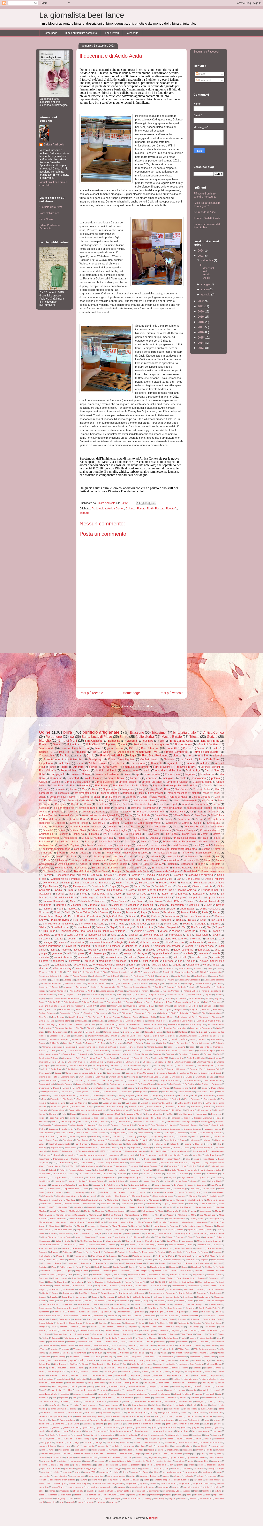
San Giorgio (217, 920)
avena (216, 934)
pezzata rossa (199, 957)
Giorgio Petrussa (149, 1129)
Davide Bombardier (212, 1080)
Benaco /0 (44, 867)
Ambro (94, 987)
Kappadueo (121, 1166)
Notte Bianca (200, 1233)
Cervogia (150, 875)
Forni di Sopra (161, 766)
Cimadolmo (59, 1065)
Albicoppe (68, 980)
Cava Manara (141, 1054)
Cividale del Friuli (185, 1065)
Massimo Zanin (155, 1207)
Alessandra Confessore (189, 980)
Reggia (68, 1271)
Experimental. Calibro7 (163, 1103)
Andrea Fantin (206, 987)
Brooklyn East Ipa (115, 1039)
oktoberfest (45, 856)
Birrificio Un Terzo (152, 781)
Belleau (205, 1009)
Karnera (134, 1166)
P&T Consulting (146, 1244)
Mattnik (53, 1211)
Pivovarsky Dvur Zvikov (131, 1259)
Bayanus (130, 1006)
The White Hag (143, 804)
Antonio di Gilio (46, 994)
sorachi (87, 811)
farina (54, 949)
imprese (79, 953)
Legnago (43, 1185)
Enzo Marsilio (210, 1099)
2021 (201, 306)
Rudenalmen (77, 1282)
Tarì (184, 927)
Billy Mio (184, 1013)
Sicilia (170, 1301)
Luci (69, 1192)
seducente (155, 856)
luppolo (110, 744)
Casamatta (148, 1050)
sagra (142, 856)
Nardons (174, 1226)
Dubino (96, 1095)
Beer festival (66, 1009)
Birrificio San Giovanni (129, 1024)
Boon (144, 796)
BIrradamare (196, 998)
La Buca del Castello (64, 1174)
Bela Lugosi (165, 1009)
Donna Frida (127, 1091)
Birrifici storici (64, 1021)
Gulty (131, 890)
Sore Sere (130, 841)
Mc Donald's (75, 1211)
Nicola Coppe (137, 837)
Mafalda (85, 901)
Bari (206, 1002)
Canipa (129, 822)
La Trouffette (77, 1177)
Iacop (186, 1147)
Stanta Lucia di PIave (49, 1315)
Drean (221, 1091)
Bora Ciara (101, 871)
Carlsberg (171, 822)
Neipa (88, 1230)
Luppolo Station (215, 897)
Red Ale (154, 789)
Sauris (57, 744)
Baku (41, 1002)
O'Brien (158, 1237)
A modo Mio (168, 972)
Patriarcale (67, 1252)
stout (124, 744)
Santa (94, 1293)
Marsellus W (63, 1207)
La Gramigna (88, 897)
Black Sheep (138, 1028)
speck (217, 793)
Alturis (218, 983)
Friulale (54, 1121)
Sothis (144, 841)
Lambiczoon (45, 1181)
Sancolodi (73, 778)
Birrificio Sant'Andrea (154, 1024)
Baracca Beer (143, 1002)
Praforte (155, 916)
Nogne (98, 1233)
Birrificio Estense (104, 781)
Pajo (190, 1244)
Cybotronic (177, 1077)
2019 (201, 316)
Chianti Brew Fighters (121, 759)
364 (105, 972)
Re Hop (208, 1267)
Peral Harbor (148, 1252)
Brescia (42, 1039)
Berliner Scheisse (47, 1013)
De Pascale (175, 1084)
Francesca (99, 1118)
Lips (41, 1188)
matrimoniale (203, 852)
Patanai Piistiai (189, 912)
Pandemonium (116, 1248)
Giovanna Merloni (210, 830)
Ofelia (67, 1241)
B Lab (169, 998)
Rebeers (46, 1271)
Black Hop (91, 1028)
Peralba (161, 1252)
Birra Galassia (93, 740)
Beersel (125, 1009)
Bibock (115, 1013)
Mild (157, 1215)
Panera (117, 912)
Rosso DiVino (166, 1278)
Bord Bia (170, 1032)
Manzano (46, 1203)
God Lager (169, 1132)
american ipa (124, 845)
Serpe (147, 1301)
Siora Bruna (83, 1304)
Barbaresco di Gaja (163, 1002)
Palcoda (65, 1248)
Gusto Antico (170, 1140)
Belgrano (193, 1009)
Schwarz (158, 1297)
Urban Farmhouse (184, 841)
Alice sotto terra (141, 983)
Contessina (57, 826)
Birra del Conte (131, 1017)
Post (201, 73)
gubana (84, 852)
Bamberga (98, 1002)
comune (179, 942)
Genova (103, 1125)
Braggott (203, 1032)
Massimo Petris (118, 1207)
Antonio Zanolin (48, 815)
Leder (203, 1181)
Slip (128, 1304)
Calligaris (220, 1043)
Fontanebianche (154, 1114)
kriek (53, 766)
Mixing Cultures (112, 1218)
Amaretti (56, 987)
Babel (146, 864)
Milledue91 (76, 905)
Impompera (114, 1155)
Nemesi (98, 1230)
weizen (107, 751)
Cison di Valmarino (133, 1065)
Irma (188, 1159)
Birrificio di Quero (101, 819)
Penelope (133, 1252)
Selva (60, 1301)
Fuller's (94, 1121)
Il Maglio (94, 834)
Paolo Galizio (214, 1248)
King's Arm (172, 1166)
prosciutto (57, 811)
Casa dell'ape (132, 1050)
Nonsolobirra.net (49, 213)
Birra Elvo (200, 815)
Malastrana (57, 1200)
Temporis (145, 1327)
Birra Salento (94, 1017)
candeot (210, 938)
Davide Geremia (65, 1084)
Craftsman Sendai (188, 1073)
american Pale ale (153, 934)
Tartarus (84, 512)
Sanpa (55, 1293)
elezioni (189, 946)
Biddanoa (126, 1013)
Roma (87, 804)
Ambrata (78, 766)
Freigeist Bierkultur (203, 1118)
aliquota (133, 934)
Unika (98, 1342)
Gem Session (77, 1125)
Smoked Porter (201, 789)
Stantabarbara (71, 1315)
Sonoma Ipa (88, 1308)
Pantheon (151, 1248)
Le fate (167, 1181)
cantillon (79, 849)
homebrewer (113, 852)
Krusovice (134, 1170)
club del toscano (149, 942)
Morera (91, 1222)
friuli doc (205, 763)
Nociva (51, 1233)
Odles (58, 1241)
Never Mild (120, 1230)
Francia (133, 1118)
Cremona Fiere (68, 1077)
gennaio (206, 294)
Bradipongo (95, 759)
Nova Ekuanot (49, 1237)
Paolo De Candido (184, 1248)
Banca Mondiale (114, 1002)
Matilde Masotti (184, 1207)
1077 (209, 968)
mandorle (203, 953)
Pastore (159, 508)
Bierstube (139, 1013)
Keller (154, 893)
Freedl (187, 1118)
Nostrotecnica (164, 1233)
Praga (142, 789)
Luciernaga (80, 1192)
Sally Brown (126, 1286)
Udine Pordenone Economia (49, 227)
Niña (219, 1230)
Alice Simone (124, 983)
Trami (155, 841)
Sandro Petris (116, 923)
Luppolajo (168, 1192)
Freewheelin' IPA (185, 766)
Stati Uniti (126, 1315)
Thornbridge (148, 1330)
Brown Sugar (153, 1039)
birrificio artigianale (101, 732)
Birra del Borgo (52, 819)
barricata (140, 845)
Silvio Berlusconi (60, 927)
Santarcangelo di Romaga (131, 1293)
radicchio (73, 811)
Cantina (181, 1047)
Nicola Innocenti (111, 908)
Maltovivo (100, 901)
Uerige (193, 1338)
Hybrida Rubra (209, 890)
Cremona (112, 826)
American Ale (191, 860)
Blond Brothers (82, 871)
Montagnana (215, 1218)
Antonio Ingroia (66, 864)
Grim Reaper (83, 1140)
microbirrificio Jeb (63, 957)
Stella (52, 1319)
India (186, 1155)
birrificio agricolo (151, 938)
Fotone (71, 1118)
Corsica (57, 1073)
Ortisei (81, 1244)
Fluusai (83, 1114)
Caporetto (204, 1047)
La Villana (92, 1177)
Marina (191, 1203)
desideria (115, 946)
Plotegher (60, 804)
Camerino (70, 1047)
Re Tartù (220, 1267)
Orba (199, 1241)
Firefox (42, 1114)
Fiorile (218, 1110)
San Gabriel (182, 789)
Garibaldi (220, 1121)
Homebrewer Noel (88, 1147)
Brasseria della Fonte (138, 871)
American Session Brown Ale (137, 987)
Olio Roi (129, 1241)
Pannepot (131, 912)
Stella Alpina (64, 1319)
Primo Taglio (176, 1263)
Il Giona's (207, 785)
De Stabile (190, 1084)
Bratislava (79, 1036)
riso (180, 961)
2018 (201, 322)
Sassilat (54, 1297)
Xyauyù (204, 931)
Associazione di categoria (95, 998)
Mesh (193, 1211)
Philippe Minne (81, 1256)
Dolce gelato (82, 1091)
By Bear (102, 1043)
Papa (144, 912)
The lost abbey (68, 1330)
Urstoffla (149, 1342)
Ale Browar (128, 980)
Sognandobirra (68, 770)
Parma (155, 912)
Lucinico (93, 1192)
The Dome (196, 927)
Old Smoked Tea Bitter (91, 1241)
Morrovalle (161, 1222)
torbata (114, 811)
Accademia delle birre (168, 770)
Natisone (209, 1226)
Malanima (43, 1200)
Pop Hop (46, 1263)
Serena (136, 1301)
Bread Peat (190, 871)
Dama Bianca (58, 785)
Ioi (139, 1159)
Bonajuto (148, 1032)
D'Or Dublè (201, 1077)
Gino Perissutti (70, 800)
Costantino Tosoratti (166, 1073)
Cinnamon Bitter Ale (78, 1065)
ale (122, 934)
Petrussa (216, 1252)
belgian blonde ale (91, 938)
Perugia (204, 1252)
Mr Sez (85, 837)
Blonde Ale (142, 819)
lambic (146, 770)
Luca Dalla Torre (209, 759)
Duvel (119, 1095)
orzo (58, 856)
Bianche (88, 1013)
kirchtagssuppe (97, 953)
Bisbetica (46, 1028)
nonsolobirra (198, 778)
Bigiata (163, 1013)
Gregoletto (67, 1140)
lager (133, 755)
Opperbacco (110, 789)
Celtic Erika (81, 1058)
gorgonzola (203, 949)
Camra (140, 1047)
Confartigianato (149, 759)
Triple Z (220, 927)
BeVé (152, 1006)
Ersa (217, 796)
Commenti (204, 80)
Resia (173, 1271)
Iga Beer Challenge (202, 1147)
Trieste (194, 736)
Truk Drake (49, 931)
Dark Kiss (132, 1080)
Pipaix (62, 1259)
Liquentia (60, 789)
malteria (188, 953)
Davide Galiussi (46, 1084)
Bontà (160, 1032)
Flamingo (53, 1114)
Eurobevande (146, 882)
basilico (59, 938)
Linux (190, 1185)
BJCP (208, 998)
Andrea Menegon (57, 991)
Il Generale (67, 1151)
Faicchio (170, 1106)
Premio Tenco (102, 1263)
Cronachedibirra (115, 1077)
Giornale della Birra (50, 206)
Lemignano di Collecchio (63, 1185)
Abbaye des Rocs (187, 972)
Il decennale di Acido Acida (207, 271)
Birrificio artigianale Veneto (209, 867)
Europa (94, 1103)
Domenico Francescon (196, 826)
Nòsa (148, 1237)
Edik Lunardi (169, 1095)
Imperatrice (70, 1155)
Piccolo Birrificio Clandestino (84, 916)
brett (207, 845)
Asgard (208, 994)
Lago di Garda (187, 1177)
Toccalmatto (137, 763)
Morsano (174, 1222)
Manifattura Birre (195, 1200)
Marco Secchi (127, 1203)
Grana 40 (170, 748)
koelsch (115, 953)
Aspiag (42, 998)
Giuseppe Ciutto (117, 1132)
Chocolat (147, 1062)
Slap (112, 927)
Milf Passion (168, 1215)
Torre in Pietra (112, 1334)
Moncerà (160, 1218)
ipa (71, 736)
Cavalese (170, 1054)
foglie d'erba (145, 736)
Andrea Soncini (77, 991)
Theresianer (110, 1330)
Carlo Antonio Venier (149, 822)
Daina (221, 1077)
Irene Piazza (150, 1159)
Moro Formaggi (145, 1222)
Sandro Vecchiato (215, 1289)
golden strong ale (183, 949)
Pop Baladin (218, 1259)
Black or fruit (154, 1028)
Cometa (107, 1069)
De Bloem (98, 1084)
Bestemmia (65, 1013)
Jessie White (151, 1162)
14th (218, 968)
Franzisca (175, 1118)
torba (132, 964)
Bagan (218, 998)
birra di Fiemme (179, 845)
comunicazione (111, 849)
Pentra (166, 837)
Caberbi (139, 1043)
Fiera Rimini (101, 785)
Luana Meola (209, 1188)
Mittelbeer (95, 1218)
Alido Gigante (152, 860)
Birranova (203, 1017)
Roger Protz (198, 1274)
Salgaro (75, 841)
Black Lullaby (122, 1028)
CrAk (118, 878)
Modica (126, 1218)
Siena (191, 1301)
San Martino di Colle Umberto (136, 1289)
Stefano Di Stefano (168, 1315)
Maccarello (106, 1196)
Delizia (66, 1088)
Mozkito (214, 1222)
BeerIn (102, 1009)
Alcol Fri (115, 980)
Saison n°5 (78, 1286)
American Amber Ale (110, 987)
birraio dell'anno (88, 807)
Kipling (193, 1166)
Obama (161, 908)
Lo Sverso (131, 1188)
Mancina (141, 1200)
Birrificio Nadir (65, 1024)
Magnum (193, 1196)
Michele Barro (45, 1215)
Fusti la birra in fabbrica (145, 1121)
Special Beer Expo (88, 1312)
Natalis (220, 905)
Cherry (61, 1062)
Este (63, 1103)
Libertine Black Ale (161, 897)
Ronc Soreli (77, 1278)
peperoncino (161, 957)
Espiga (53, 1103)
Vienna (176, 931)
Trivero (221, 1334)
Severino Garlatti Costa (75, 748)
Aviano (122, 998)
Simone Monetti (82, 927)
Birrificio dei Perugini (194, 1024)
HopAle (123, 1147)
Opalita (154, 837)
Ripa (86, 1274)
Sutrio (141, 1323)
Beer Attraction (150, 748)
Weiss (62, 845)
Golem (193, 1132)
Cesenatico (177, 1058)
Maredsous (152, 1203)
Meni (85, 789)
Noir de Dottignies (113, 1233)
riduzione (168, 961)
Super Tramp (75, 1323)
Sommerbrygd (45, 1308)
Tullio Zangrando (71, 1338)
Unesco (71, 1342)
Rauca (184, 1267)
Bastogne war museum (72, 1006)
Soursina (190, 1308)
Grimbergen (98, 1140)
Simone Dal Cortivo (110, 841)
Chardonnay (215, 1058)
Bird (203, 1013)
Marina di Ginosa (207, 1203)
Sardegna (201, 1293)
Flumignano (80, 886)
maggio (206, 284)
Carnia (185, 822)
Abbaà (203, 972)
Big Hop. (152, 1013)
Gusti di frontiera (208, 744)
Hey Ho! (199, 1144)
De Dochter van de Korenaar (120, 1084)
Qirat (96, 1267)
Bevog (77, 1013)
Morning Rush (127, 1222)
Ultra (219, 1338)
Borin (192, 1032)
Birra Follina (217, 815)
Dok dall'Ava (66, 1091)
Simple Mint (67, 1304)
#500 (155, 968)
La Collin (108, 1174)
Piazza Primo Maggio (51, 916)
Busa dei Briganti (65, 875)
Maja (204, 1196)
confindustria (196, 942)
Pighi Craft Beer (115, 916)
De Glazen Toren (146, 1084)
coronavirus (151, 807)
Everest (144, 1103)
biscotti (196, 845)
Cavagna (156, 1054)
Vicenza (215, 841)
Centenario (125, 1058)
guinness (57, 953)
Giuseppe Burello (176, 785)
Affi (191, 811)
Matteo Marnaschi (203, 1207)
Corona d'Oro (196, 1069)
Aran (79, 994)
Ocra (198, 1237)
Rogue (180, 920)
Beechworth (179, 1006)
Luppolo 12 (195, 897)
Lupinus (142, 1192)
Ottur (122, 1244)
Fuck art (83, 1121)
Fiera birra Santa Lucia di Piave (130, 785)
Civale (148, 1065)
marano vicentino (177, 793)
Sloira (137, 1304)
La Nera (134, 1174)
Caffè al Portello (79, 822)
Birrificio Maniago (47, 1024)
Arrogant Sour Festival (63, 796)
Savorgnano (82, 1297)
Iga (137, 774)
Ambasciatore (172, 860)
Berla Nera (98, 867)
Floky (64, 1114)
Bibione (128, 867)
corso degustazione (50, 946)
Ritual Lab (119, 1274)
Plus (158, 1259)
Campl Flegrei (126, 1047)
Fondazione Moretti (133, 1114)
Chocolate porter (163, 1062)
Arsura (95, 864)
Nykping (138, 1237)
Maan (73, 901)
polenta (215, 778)
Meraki (204, 834)
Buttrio (83, 875)
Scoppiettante (172, 1297)
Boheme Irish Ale (111, 1032)
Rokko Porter (214, 1274)
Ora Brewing (187, 1241)
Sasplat (42, 1297)
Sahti (203, 920)
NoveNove (90, 1237)
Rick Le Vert (48, 1274)
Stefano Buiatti (98, 763)
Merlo (184, 1211)
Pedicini (121, 1252)
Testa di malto (210, 1327)
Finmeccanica (204, 1110)
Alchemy (104, 980)
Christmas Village (205, 1062)
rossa (206, 793)
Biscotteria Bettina (63, 1028)
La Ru (46, 789)
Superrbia (130, 1323)
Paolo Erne (64, 763)
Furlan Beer (124, 1121)
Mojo (137, 1218)
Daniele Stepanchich (156, 826)
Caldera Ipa (182, 1043)
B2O (132, 748)
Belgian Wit (180, 1009)
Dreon (45, 1095)
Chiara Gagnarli (114, 1062)
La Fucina (121, 1174)
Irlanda (83, 893)
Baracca (130, 1002)
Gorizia (212, 736)
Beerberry (113, 1009)
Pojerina (204, 1259)
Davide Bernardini (190, 1080)
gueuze (97, 852)
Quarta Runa (118, 1267)
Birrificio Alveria (115, 1021)
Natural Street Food (63, 1230)
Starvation (99, 1315)
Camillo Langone (87, 1047)
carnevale (120, 807)
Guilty (146, 1140)
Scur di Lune (171, 923)
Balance (130, 508)
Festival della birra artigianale (151, 744)
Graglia (143, 1136)
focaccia (78, 949)
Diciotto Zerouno (201, 796)
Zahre (124, 736)
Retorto (75, 804)
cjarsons (93, 849)
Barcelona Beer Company (188, 1002)
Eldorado (54, 1099)
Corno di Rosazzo (79, 826)
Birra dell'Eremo (166, 1017)
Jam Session (87, 1162)
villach (216, 964)
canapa (190, 763)
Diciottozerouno (180, 1088)
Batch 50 (91, 1006)
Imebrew (46, 1155)
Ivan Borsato (152, 774)
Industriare (44, 1159)
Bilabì (173, 1013)
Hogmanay (56, 1147)
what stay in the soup (111, 968)
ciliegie (119, 942)
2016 (201, 332)
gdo (139, 949)
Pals (103, 1248)
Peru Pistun (191, 1252)
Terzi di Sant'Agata (175, 1327)
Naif (148, 1226)
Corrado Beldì (213, 1069)
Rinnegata (166, 920)
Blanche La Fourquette (201, 1028)
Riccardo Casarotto (215, 1271)
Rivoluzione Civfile (136, 1274)
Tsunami (56, 1338)
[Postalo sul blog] (142, 503)
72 (139, 972)
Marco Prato (189, 834)
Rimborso (149, 920)
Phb (68, 1256)
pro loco (89, 961)
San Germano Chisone (107, 1289)
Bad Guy (158, 864)
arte (189, 934)
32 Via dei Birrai (91, 972)
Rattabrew (45, 841)
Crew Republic (85, 1077)
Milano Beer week (49, 837)
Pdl (87, 1252)
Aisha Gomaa (200, 976)
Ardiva (119, 994)
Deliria (56, 1088)
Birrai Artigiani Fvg (186, 1017)
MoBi (104, 905)
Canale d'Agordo (155, 1047)
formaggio (129, 793)
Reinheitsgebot (110, 1271)
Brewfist (47, 875)
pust (145, 961)
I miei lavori (112, 32)
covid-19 (71, 946)
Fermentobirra (58, 1110)
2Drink (76, 972)
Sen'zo (88, 1301)
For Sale (170, 1114)
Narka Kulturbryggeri (191, 1226)
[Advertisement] (131, 658)
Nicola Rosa (167, 1230)
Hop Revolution (108, 1147)
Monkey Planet (197, 1218)
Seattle (186, 923)
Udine (45, 732)
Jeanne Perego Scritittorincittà (111, 1162)
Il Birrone (114, 800)
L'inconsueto (172, 774)
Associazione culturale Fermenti (64, 998)
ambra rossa (105, 845)
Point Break (191, 1259)
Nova (95, 789)
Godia (58, 890)
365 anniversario (119, 972)
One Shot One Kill (154, 1241)
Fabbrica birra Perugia (82, 1106)
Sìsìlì (162, 1323)
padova (132, 957)
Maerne (181, 1196)
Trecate (150, 1334)
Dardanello (91, 1080)
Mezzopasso (205, 1211)
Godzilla (182, 1132)
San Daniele (69, 1289)
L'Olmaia (160, 1170)
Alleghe (155, 983)
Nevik (155, 1230)
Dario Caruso (106, 1080)
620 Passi (44, 860)
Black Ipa (131, 796)
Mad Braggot (121, 1196)
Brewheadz (77, 1039)
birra (67, 732)
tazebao (100, 811)
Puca (78, 1267)
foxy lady (93, 949)
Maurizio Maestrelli (209, 901)
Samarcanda (46, 748)
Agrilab (151, 976)
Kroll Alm (122, 1170)
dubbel (146, 946)
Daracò (78, 1080)
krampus (129, 953)
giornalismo (45, 852)
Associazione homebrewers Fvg (137, 751)
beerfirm (72, 938)
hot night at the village (165, 852)
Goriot (63, 1136)
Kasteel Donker (149, 1166)
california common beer (56, 849)
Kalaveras (107, 1166)
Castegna (98, 1054)
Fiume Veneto (183, 744)
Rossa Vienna (47, 770)
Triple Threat (186, 1334)
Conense (89, 878)
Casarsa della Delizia (167, 1050)
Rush (152, 1282)
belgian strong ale (64, 807)
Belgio (90, 755)
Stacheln (206, 1312)
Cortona (129, 1073)
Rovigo (201, 1278)
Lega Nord (215, 1181)
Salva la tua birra (159, 1286)
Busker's (90, 1043)
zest (146, 968)
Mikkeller (147, 1215)
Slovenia (178, 1304)
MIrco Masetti (217, 1192)
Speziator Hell (123, 1312)
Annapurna (132, 991)
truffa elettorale (160, 964)
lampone (187, 852)
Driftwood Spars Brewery (63, 1095)
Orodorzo (44, 912)
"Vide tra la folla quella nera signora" (207, 204)
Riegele (61, 1274)
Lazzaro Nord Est (151, 1181)
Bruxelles (60, 822)
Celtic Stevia (110, 1058)
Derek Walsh (97, 1088)
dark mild (100, 946)
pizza (96, 856)
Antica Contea (115, 508)
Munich (80, 1226)
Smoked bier (215, 1304)
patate (85, 856)
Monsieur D (177, 905)
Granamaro (182, 1136)
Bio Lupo (142, 867)
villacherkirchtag (62, 968)
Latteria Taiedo (96, 1181)
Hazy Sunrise (81, 1144)
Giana (205, 1125)
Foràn (42, 1118)
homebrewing (156, 793)
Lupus (73, 789)
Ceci (218, 1054)
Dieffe (195, 1088)
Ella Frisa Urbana (110, 1099)
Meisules (133, 1211)
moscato (95, 957)
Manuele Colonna (215, 1200)
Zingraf (59, 934)
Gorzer (94, 1136)
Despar (131, 1088)
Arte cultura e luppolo (115, 864)
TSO (171, 1323)
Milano (176, 800)
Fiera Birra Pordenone (155, 755)
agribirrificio (174, 763)
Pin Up (198, 1256)
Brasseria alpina (202, 781)
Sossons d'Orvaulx (120, 1308)
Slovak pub (164, 1304)
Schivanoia (108, 1297)
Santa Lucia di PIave (97, 736)
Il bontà (60, 893)
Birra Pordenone (76, 1017)
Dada (212, 1077)
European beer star (112, 1103)
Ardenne (108, 994)
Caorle (192, 1047)
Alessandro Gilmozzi (74, 983)
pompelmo (59, 961)
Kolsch (220, 785)
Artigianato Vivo (156, 994)
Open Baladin (187, 908)
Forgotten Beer (140, 830)
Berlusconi (114, 867)
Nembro (47, 908)
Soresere (102, 1308)
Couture (97, 826)
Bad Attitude (143, 815)
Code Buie (56, 1069)
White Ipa (190, 931)
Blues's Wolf (76, 1032)
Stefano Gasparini (167, 927)
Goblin (157, 1132)
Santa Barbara (108, 1293)
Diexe (176, 826)
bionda (177, 755)
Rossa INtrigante (148, 1278)
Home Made (70, 1147)
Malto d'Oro (112, 1200)
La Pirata (105, 897)
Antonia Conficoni (171, 991)
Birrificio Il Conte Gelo (182, 1021)
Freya (113, 886)
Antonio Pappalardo (211, 991)
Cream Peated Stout (211, 1073)
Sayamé (95, 1297)
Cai (171, 1043)
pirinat (195, 793)
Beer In (201, 864)
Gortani (84, 1136)
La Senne (184, 1174)
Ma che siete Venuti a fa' (69, 1196)
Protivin (217, 1263)
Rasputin (173, 1267)
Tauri (84, 1327)
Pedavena (109, 1252)
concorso (151, 778)
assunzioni (202, 934)
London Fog (180, 1188)
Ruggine (99, 1282)
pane (209, 807)
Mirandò (92, 905)
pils (162, 740)
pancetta (145, 957)
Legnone (190, 774)
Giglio (64, 1129)
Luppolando (46, 763)
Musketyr (92, 1226)
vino (218, 856)
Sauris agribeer (137, 923)
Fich (146, 1110)
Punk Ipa (78, 920)
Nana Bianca (160, 1226)
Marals (58, 1203)
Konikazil (99, 1170)
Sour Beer (138, 1308)
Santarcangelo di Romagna (162, 1293)
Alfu (112, 983)
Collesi (87, 1069)
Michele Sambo (113, 1215)
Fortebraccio (202, 1114)
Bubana (202, 1039)
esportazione (206, 946)
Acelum (43, 781)
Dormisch (218, 826)
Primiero (162, 1263)
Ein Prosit (183, 1095)
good (73, 852)
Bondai (169, 819)
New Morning (89, 908)
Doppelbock (142, 1091)
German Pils (128, 1125)
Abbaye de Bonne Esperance (89, 860)
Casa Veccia (158, 796)
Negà (79, 1230)
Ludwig (104, 1192)
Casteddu (84, 1054)
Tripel (173, 804)
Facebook (84, 785)
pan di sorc (71, 856)
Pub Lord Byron (60, 920)
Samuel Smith (209, 1286)
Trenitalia (161, 1334)
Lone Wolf (194, 1188)
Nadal (110, 837)
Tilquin (194, 1330)
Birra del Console (112, 1017)
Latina (82, 1181)
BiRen (176, 815)
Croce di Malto (178, 796)
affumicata (156, 763)
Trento (166, 841)
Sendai (111, 1301)
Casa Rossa (116, 1050)
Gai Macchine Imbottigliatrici (181, 1121)
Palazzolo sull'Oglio (48, 1248)
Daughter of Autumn (168, 1080)
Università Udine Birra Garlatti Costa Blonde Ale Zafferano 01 (94, 931)
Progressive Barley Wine (198, 1263)
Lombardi (144, 1188)
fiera (97, 748)
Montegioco (70, 837)
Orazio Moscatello (210, 908)
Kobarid (52, 1170)
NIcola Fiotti (136, 1226)
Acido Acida (99, 508)
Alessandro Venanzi (97, 983)
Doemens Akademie (107, 774)
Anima (120, 991)
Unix (123, 1342)
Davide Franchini (214, 878)
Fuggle (125, 886)
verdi (206, 964)
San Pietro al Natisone (91, 923)
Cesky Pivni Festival (196, 1058)
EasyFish (130, 1095)
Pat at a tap (169, 912)
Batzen (103, 1006)
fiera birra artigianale (85, 793)
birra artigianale (184, 732)
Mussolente (190, 800)
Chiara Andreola (54, 144)
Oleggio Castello (113, 1241)
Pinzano (51, 1259)
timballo (120, 964)
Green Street (52, 1140)
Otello (68, 912)
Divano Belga (217, 1088)
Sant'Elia (82, 1293)
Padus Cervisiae (176, 1244)
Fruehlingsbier (68, 1121)
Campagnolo (58, 774)
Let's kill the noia (112, 1185)
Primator (150, 1263)
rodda (131, 856)
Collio (96, 1069)
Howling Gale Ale (187, 890)
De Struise (203, 1084)
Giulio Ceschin (99, 1132)
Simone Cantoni (50, 1304)
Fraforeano (85, 1118)
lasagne (142, 953)
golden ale (163, 949)
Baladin (172, 864)
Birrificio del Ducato (206, 751)
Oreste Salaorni (213, 1241)
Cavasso (208, 1054)
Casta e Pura (69, 1054)
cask (221, 938)
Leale (194, 1181)
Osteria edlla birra (96, 1244)
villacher (43, 968)
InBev (141, 1155)
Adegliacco (96, 976)
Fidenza (185, 882)
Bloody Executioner (57, 1032)
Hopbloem (135, 1147)
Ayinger (158, 998)
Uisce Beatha (206, 1338)
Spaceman (44, 1312)
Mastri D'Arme (174, 901)
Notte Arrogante (182, 1233)
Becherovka (164, 1006)
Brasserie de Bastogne (167, 871)
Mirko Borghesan (78, 1218)
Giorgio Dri (132, 1129)
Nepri (108, 1230)
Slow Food (102, 804)
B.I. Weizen (180, 998)
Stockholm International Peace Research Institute (110, 1319)
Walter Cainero (93, 778)
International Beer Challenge (67, 1159)
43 (132, 972)
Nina (201, 1230)
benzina (111, 938)
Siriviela (100, 927)
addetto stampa (97, 934)
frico (141, 793)
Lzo (206, 1192)
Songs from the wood (67, 1308)
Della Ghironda (80, 1088)
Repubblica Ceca (159, 1271)
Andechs (182, 987)
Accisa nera (157, 811)
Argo (128, 994)
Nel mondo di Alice (205, 212)
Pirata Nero (83, 1259)
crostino (205, 849)
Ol (75, 1241)
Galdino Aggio (205, 1121)
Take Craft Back (213, 1323)
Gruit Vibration (132, 1140)
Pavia (205, 912)
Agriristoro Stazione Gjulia (125, 860)
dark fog (85, 946)
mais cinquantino (172, 807)
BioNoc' (93, 766)
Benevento (81, 867)
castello (62, 942)
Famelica (182, 1106)
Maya (62, 1211)
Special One (107, 1312)
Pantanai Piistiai (135, 1248)
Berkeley (217, 1009)
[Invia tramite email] (138, 503)
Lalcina (217, 1177)
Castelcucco (113, 1054)
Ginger (80, 1129)
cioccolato (63, 793)
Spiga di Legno (156, 1312)
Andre (193, 987)
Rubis (41, 1282)
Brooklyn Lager (135, 1039)
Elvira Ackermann (85, 882)
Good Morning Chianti (210, 1132)
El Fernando (207, 1095)
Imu (105, 834)
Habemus (194, 1140)
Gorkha (73, 1136)
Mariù (51, 1207)
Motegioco (202, 1222)
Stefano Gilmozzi (190, 1315)
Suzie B (152, 1323)
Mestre (216, 834)
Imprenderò (128, 1155)
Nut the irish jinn (122, 1237)
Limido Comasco (162, 1185)
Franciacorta (147, 1118)
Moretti (101, 1222)
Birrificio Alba (98, 1021)
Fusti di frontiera (162, 830)
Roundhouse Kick (185, 1278)
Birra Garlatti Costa (181, 740)
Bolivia (126, 1032)
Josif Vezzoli (71, 1166)
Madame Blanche (140, 1196)
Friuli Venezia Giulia (112, 755)
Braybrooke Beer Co (211, 1036)
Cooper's (158, 1069)
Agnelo (126, 976)
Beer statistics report (85, 1009)
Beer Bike (193, 1006)
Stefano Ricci (208, 1315)
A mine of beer (151, 972)
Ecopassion (143, 1095)
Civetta (158, 1065)
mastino (203, 755)
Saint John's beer (206, 1282)
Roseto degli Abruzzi (126, 1278)
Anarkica (159, 987)
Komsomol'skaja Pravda (80, 1170)
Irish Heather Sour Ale (170, 1159)
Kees (143, 893)
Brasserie (137, 732)
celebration (77, 942)
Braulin (171, 1036)
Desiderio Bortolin (115, 1088)
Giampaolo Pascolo (189, 1125)
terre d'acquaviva (102, 964)
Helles (193, 785)
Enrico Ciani (162, 1099)
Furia (113, 1121)
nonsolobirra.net (114, 957)
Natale (121, 837)
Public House (66, 1267)
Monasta (147, 1218)
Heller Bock (160, 1144)
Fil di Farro (177, 1110)
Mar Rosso (155, 901)
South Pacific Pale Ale (209, 1308)
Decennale (44, 1088)
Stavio (138, 1315)
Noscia (138, 1233)
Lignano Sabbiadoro (141, 1185)
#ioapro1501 (169, 968)
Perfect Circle (175, 1252)
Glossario (132, 32)
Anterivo (146, 991)
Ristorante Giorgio (101, 1274)
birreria (190, 755)
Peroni (216, 912)
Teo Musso (118, 763)
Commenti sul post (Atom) (137, 706)
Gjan (131, 1132)
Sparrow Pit (58, 1312)
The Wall (53, 1330)
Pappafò (43, 1252)
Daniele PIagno (49, 1080)
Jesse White (135, 1162)
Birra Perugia (58, 1017)
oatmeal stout (194, 807)
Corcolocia (105, 878)
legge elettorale (161, 953)
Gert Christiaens (158, 1125)
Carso (87, 1050)
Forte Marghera (184, 1114)
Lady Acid (171, 1177)
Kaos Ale (131, 893)
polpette (43, 961)
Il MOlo (102, 1151)
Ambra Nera (81, 987)
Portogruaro (71, 1263)
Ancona (170, 987)
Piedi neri (160, 1256)
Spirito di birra (145, 927)
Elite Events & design (87, 1099)
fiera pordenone (110, 793)
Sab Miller (173, 1282)
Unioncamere (111, 1342)
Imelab (57, 1155)
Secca (51, 1301)
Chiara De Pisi (96, 1062)
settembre (207, 260)
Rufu (89, 1282)
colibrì (167, 942)
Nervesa (72, 908)
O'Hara (168, 1237)
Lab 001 (149, 1177)
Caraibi (108, 875)
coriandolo (214, 942)
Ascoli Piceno (194, 994)
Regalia (57, 1271)
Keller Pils (168, 893)
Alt (164, 983)
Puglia (88, 1267)
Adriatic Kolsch (113, 976)
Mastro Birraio (171, 736)
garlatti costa (115, 748)
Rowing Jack (215, 1278)
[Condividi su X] (146, 503)
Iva (53, 1162)
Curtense (147, 878)
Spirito (170, 1312)
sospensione (81, 964)
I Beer (177, 1147)
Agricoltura (139, 976)
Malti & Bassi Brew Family (91, 1200)
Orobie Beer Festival (49, 1244)
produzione (105, 961)
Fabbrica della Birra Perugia (110, 1106)
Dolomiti (95, 1091)
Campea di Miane (107, 1047)
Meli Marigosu (147, 1211)
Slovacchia (149, 1304)
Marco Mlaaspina (108, 1203)
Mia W (218, 1211)
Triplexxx (200, 1334)
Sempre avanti (74, 1301)
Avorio (132, 998)
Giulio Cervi (82, 1132)
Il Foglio (54, 1151)
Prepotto (117, 1263)
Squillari (181, 1312)
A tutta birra (61, 860)
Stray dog (153, 1319)
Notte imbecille (217, 1233)
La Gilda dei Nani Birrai (63, 897)
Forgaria (157, 785)
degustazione (130, 770)
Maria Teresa (178, 1203)
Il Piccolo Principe (157, 1151)
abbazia (88, 845)
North (150, 508)
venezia (206, 856)
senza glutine (173, 856)
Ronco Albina (93, 1278)
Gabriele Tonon (163, 886)
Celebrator (67, 1058)
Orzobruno (56, 778)
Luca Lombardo (55, 1192)
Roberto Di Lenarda (179, 1274)
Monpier (162, 905)
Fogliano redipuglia (116, 830)
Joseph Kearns (54, 1166)
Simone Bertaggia (215, 1301)
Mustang (104, 1226)
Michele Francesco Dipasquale (70, 1215)
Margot (165, 1203)
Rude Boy (62, 1282)
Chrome (220, 1062)
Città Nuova (46, 219)
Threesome (163, 1330)
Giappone (53, 1129)
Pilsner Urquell (184, 1256)
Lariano (71, 1181)
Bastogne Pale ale (48, 1006)
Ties (185, 1330)
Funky (104, 1121)
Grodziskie (88, 800)
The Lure (65, 755)
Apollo (83, 864)
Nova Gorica (66, 1237)
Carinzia (121, 875)
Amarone (67, 987)
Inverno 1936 (127, 1159)
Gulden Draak (115, 890)
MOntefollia (47, 1196)
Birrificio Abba (81, 1021)
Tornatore (97, 1334)
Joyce (117, 893)
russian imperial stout (212, 961)
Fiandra (136, 1110)
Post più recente (91, 693)
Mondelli (148, 905)
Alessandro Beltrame (214, 980)
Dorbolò (155, 1091)
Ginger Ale (92, 1129)
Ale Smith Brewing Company (150, 980)
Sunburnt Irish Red (212, 1319)
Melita (161, 1211)
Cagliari (162, 1043)
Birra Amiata (215, 1013)
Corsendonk (45, 1073)
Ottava (112, 1244)
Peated (96, 1252)
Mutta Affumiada (119, 1226)
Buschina (67, 1043)
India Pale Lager (213, 1155)
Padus (161, 1244)
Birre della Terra (46, 1021)
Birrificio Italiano (128, 781)
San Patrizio (174, 1289)
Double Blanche (185, 1091)
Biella (187, 815)
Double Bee (168, 1091)
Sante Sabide (186, 1293)
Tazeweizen (107, 1327)
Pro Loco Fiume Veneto (197, 916)
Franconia (162, 1118)
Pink (143, 916)
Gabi (162, 1121)
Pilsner (132, 916)
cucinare (148, 740)
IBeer (101, 800)
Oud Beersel (101, 912)
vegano (177, 964)
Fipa (65, 886)
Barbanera (187, 864)
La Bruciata (44, 1174)
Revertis (198, 1271)
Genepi (91, 1125)
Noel (76, 1233)
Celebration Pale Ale (48, 1058)
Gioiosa (120, 1129)
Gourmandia (46, 834)
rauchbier (118, 856)
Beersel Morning (140, 1009)
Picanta (125, 1256)
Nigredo (191, 1230)
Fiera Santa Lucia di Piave (209, 882)
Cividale (169, 1065)
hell (69, 953)
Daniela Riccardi (131, 826)
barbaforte (45, 938)
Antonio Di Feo (191, 991)
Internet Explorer (93, 1159)
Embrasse (148, 1099)
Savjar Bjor (66, 1297)
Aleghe (171, 980)
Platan (149, 1259)
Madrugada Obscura (163, 1196)
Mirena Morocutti (58, 1218)
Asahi (135, 864)
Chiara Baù (213, 822)
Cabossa (151, 1043)
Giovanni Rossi (46, 1132)
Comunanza (121, 1069)
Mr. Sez (207, 905)
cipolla (131, 942)
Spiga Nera (139, 1312)
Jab (75, 1162)
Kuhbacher (199, 893)
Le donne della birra (144, 800)
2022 (201, 301)
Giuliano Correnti (65, 1132)
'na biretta (198, 968)
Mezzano (61, 905)
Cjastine (178, 875)
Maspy (103, 1207)
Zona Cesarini (75, 934)
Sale (90, 1286)
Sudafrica (182, 1319)
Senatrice (99, 1301)
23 (61, 972)
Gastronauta (61, 1125)
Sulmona (194, 1319)
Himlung (43, 1147)
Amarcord (43, 987)
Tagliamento (183, 1323)
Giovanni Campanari (170, 1129)
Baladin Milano (71, 1002)
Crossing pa (132, 1077)
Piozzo (204, 837)
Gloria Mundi (144, 1132)
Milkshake (182, 1215)
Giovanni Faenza (213, 1129)
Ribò (137, 920)
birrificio (106, 807)
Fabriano (95, 830)
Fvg (148, 886)
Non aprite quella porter (138, 908)
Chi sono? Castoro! (77, 1062)
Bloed (42, 1032)
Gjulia (127, 774)
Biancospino (101, 1013)
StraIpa (141, 1319)
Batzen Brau (116, 1006)
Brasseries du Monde (60, 1036)
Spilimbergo (126, 927)
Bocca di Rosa (93, 1032)
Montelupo (61, 1222)
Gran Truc (168, 1136)
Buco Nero (216, 1039)
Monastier (133, 905)
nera (217, 852)
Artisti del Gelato (176, 994)
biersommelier (158, 845)
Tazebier (94, 1327)
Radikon (142, 1267)
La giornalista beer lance (81, 15)
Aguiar (177, 976)
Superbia (90, 1323)
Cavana (196, 1054)
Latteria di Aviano (116, 1181)
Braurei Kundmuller (188, 1036)
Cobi (44, 1069)
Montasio (194, 905)
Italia (125, 800)
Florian (73, 1114)
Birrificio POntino (107, 1024)
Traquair (127, 1334)
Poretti (58, 1263)
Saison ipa (61, 841)
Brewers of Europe (59, 1039)
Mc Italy (87, 1211)
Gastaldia (46, 1125)
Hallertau (207, 1140)
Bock (156, 819)
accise (86, 770)
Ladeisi (160, 1177)
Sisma (106, 1304)
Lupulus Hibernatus (54, 901)
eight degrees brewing (167, 946)
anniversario (175, 934)
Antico (156, 991)
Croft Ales (100, 1077)
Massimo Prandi (136, 1207)
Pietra (171, 1256)
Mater (190, 901)
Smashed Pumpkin (195, 1304)
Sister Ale (118, 1304)
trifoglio (143, 964)
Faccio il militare (154, 1106)
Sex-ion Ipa (158, 1301)
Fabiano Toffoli (136, 1106)
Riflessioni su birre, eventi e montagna (205, 195)
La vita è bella (133, 834)
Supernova (116, 1323)
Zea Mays (44, 934)
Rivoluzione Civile (157, 1274)
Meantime (99, 1211)
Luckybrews (152, 834)
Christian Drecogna (184, 1062)
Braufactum (158, 1036)
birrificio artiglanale (106, 770)
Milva (193, 1215)
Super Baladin (46, 1323)
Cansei (170, 1047)
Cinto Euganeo (98, 1065)
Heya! (209, 1144)
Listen (86, 1188)
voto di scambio (85, 968)
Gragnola (155, 1136)
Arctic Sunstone (92, 994)
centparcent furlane (100, 942)
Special (71, 1312)
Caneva (95, 875)
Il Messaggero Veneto (135, 1151)
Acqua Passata (80, 976)
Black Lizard (106, 1028)
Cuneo (165, 1077)
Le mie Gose (181, 1181)
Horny (147, 1147)
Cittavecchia (46, 755)
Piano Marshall (98, 1256)
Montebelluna (45, 1222)
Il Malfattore (115, 1151)
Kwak (213, 893)
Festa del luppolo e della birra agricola (87, 1110)
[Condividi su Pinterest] (154, 503)
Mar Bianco (138, 901)
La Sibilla (197, 1174)
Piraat (71, 1259)
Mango (168, 1200)
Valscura (132, 740)
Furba (137, 886)
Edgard (156, 1095)
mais (177, 953)
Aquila (70, 994)
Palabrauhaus (203, 1244)
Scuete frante (203, 1297)
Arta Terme (140, 994)
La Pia (145, 1174)
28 (68, 972)
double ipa (131, 946)
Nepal (60, 908)
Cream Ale (131, 878)
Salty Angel (141, 1286)
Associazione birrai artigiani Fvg (63, 759)
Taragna (43, 1327)
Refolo (91, 920)
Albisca (92, 980)
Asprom (84, 796)
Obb (190, 1237)
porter (64, 766)
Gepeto (114, 1125)
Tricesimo (158, 732)
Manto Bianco (119, 901)
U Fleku (139, 1338)
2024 (201, 250)
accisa (216, 804)
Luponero (155, 1192)
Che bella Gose (46, 1062)
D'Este (189, 1077)
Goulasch (117, 1136)
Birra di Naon (212, 770)
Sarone (80, 763)
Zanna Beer (201, 804)
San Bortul (54, 1289)
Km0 (202, 1166)
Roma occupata (60, 1278)
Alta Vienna (174, 983)
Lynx (198, 1192)
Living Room (98, 1188)
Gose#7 (105, 1136)
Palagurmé (128, 789)
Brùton (184, 1039)
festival (66, 949)
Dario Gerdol (193, 878)
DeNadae (216, 1084)
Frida (218, 1118)
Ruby (50, 1282)
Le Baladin (187, 759)
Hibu (219, 1144)
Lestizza (96, 1185)
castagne (135, 807)
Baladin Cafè (54, 1002)
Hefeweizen (116, 1144)
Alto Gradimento (203, 983)
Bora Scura (184, 819)
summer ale (191, 856)
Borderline (114, 740)
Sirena (96, 1304)
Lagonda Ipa (204, 1177)
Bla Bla (79, 1028)
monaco (82, 957)
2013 (201, 347)
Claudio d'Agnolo (205, 1065)
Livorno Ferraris (115, 1188)
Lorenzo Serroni (210, 766)
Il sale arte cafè (200, 1151)
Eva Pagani (131, 1103)
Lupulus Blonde (184, 1192)
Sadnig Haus (188, 1282)
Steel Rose (150, 1315)
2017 (201, 327)
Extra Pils (210, 1103)
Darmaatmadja (148, 1080)
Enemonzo (105, 882)
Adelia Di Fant (177, 811)
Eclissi (61, 830)
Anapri (207, 860)
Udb (184, 1338)
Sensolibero (123, 1301)
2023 (201, 255)
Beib (154, 1009)
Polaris (216, 837)
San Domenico (85, 1289)
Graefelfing (131, 1136)
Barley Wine (161, 815)
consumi (129, 849)
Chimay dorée (132, 1062)
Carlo (61, 1050)
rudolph (191, 961)
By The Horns (116, 1043)
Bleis (218, 1028)
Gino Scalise (107, 1129)
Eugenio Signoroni (78, 1103)
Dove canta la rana (205, 1091)
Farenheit (195, 1106)
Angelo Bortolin (106, 991)
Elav (72, 785)
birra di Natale (116, 778)
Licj (125, 1185)
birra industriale (129, 938)
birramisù (135, 778)
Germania (142, 1125)
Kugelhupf (148, 1170)
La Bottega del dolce (211, 1170)
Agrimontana (164, 976)
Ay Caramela (145, 998)
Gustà (183, 1140)
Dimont (66, 882)
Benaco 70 (45, 751)
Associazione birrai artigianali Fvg (101, 815)
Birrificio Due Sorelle (158, 1021)
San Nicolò (159, 1289)
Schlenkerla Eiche (141, 1297)
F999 (173, 882)
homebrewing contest (136, 852)
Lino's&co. (179, 1185)
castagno (48, 942)
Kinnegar (183, 893)
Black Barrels (124, 819)
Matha (170, 1207)
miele (183, 778)
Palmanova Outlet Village (85, 1248)
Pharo (59, 1256)
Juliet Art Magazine (90, 1166)
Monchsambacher (176, 1218)
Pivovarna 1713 (109, 1259)
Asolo (218, 994)
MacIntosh (92, 1196)
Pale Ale (64, 751)
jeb (94, 751)
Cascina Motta (187, 1050)
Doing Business (49, 1091)
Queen (131, 1267)
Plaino (186, 748)
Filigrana (190, 1110)
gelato (149, 949)
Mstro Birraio (55, 1226)
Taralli (53, 1327)
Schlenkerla (123, 1297)
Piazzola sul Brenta (185, 837)
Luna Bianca (170, 834)
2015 (201, 337)
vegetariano (192, 964)
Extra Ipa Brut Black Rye (190, 1103)
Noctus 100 (64, 1233)
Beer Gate (52, 1009)
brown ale (195, 938)
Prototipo (43, 1267)
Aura (113, 998)
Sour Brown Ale (155, 1308)
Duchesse (108, 1095)
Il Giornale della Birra (86, 1151)
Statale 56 (113, 1315)
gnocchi (61, 852)
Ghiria (173, 1125)
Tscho (45, 1338)
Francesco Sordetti (117, 1118)
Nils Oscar (207, 800)
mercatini (44, 957)
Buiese (42, 1043)
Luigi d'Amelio (118, 1192)
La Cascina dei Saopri (89, 1174)
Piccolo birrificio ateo (142, 1256)
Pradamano (86, 1263)
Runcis (128, 1282)
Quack (106, 1267)
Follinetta (95, 1114)
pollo (106, 856)
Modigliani (117, 905)
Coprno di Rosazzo (176, 1069)
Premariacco (172, 916)
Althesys (188, 983)
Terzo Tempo (193, 1327)
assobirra (44, 807)
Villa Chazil (93, 744)
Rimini (42, 744)
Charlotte (164, 875)
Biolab (195, 1013)
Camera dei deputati (52, 1047)
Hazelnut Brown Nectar (59, 1144)
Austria (56, 781)
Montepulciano (77, 1222)
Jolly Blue (195, 1162)
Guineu (155, 1140)
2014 (201, 342)
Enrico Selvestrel (192, 1099)
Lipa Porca (215, 1185)
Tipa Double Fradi (209, 1330)
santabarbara (62, 964)
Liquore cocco (53, 1188)
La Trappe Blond (59, 1177)
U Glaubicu (152, 1338)
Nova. (78, 1237)
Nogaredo (86, 1233)
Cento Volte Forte (142, 1058)
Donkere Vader (110, 1091)
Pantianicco (165, 1248)
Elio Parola (68, 1099)
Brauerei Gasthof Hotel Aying (135, 1036)
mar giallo (168, 778)
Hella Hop (146, 1144)
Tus (85, 1338)
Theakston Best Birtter (90, 1330)
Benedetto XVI (63, 867)
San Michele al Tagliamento (58, 923)
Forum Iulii (216, 1114)
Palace (217, 1244)
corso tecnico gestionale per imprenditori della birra (167, 849)
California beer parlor (202, 1043)
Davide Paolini (83, 1084)
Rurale (192, 920)
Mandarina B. (155, 1200)
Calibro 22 (99, 822)
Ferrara (141, 508)
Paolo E (200, 1248)
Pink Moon (210, 1256)
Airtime (187, 976)
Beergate (215, 864)
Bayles (142, 1006)
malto (215, 748)
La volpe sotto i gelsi (131, 1177)
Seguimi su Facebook (206, 51)
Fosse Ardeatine (56, 1118)
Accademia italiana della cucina (54, 976)
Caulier (198, 822)
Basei (96, 796)
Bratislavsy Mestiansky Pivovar (102, 1036)
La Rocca (170, 1174)
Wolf (217, 789)
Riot (78, 1274)
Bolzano (137, 1032)
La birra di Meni (123, 897)
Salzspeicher (178, 1286)
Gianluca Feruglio (185, 830)
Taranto (63, 1327)
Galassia (169, 759)
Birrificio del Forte (216, 1024)
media (216, 953)
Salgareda (101, 1286)
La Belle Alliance (176, 1170)
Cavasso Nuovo (80, 774)
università (218, 755)
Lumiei (132, 1192)
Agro (200, 811)
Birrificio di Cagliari (177, 781)
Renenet (125, 1271)
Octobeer (208, 1237)
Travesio (139, 1334)
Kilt (162, 1166)
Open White (172, 1241)
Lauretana (133, 1181)
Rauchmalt (196, 1267)
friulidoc (81, 751)
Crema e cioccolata (48, 1077)
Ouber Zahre (83, 912)
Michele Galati (95, 1215)
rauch (155, 961)
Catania (127, 1054)
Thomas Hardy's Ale (129, 1330)
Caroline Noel (74, 1050)
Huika (156, 1147)
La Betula (192, 1170)
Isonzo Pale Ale (101, 893)
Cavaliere (183, 1054)
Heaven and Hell (99, 1144)
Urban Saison (135, 1342)
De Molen (161, 1084)
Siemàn (180, 1301)
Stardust (86, 1315)
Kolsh (62, 1170)
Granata (195, 1136)
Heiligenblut (131, 1144)
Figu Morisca (50, 886)
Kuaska (116, 834)
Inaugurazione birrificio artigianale (164, 1155)
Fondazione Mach (111, 1114)
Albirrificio (80, 980)
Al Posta (55, 980)
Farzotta (208, 1106)
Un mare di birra (56, 1342)
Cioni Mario (115, 1065)
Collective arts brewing (200, 875)
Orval (57, 912)
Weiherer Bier (46, 845)
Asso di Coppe (69, 815)
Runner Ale (140, 1282)
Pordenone (54, 736)
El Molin (220, 1095)
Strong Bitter (168, 1319)
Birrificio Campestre (176, 751)
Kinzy (183, 1166)
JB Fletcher (64, 1162)
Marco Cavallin (72, 1203)
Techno (120, 1327)
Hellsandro (175, 1144)
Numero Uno (105, 1237)
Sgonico (215, 923)
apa (78, 755)
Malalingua (215, 1196)
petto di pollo (180, 957)
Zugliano (75, 845)
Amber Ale (214, 811)
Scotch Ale (188, 1297)
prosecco (121, 961)
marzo (205, 289)
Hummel (166, 1147)
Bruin (165, 1039)
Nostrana (149, 1233)
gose (217, 949)
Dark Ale (120, 1080)
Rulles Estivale (114, 1282)
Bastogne (216, 1002)
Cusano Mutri (164, 878)
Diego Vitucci (50, 882)
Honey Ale (79, 834)
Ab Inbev (141, 811)
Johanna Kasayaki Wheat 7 (174, 1162)
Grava (206, 1136)
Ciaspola (46, 1065)
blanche (45, 740)
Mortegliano (187, 1222)
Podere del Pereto (173, 1259)
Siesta (200, 1301)
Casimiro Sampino (206, 1050)
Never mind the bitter (138, 1230)
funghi (128, 949)
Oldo (172, 908)
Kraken (110, 1170)
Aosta (60, 994)
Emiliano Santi (77, 830)
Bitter (42, 774)
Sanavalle (188, 1289)
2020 (201, 311)
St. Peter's (193, 1312)
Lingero (180, 897)
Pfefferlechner (45, 1256)
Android (91, 991)
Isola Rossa (208, 1159)
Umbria (42, 1342)
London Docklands (161, 1188)
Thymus (175, 1330)
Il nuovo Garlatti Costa (207, 218)
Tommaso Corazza (62, 1334)
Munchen (68, 1226)
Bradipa (116, 871)
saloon (46, 964)
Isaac (196, 1159)
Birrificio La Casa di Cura (209, 1021)
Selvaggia (200, 923)
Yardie (216, 931)
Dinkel (204, 1088)
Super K (61, 1323)
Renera (104, 920)
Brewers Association (212, 871)
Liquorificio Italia (71, 1188)
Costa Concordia (145, 1073)
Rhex (167, 789)
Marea (140, 1203)
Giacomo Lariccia (202, 886)
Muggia (98, 837)
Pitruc (95, 1259)
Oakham (180, 1237)
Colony (43, 826)
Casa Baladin (100, 1050)
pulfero (134, 961)
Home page (50, 32)
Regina (95, 1271)
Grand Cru (84, 890)
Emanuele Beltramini (135, 766)
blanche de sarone (175, 938)
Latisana (141, 897)
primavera (74, 961)
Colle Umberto (72, 1069)
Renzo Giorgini (140, 1271)
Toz (209, 927)
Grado (70, 890)
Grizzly (99, 890)
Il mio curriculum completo (81, 32)
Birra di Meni (67, 740)
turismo (126, 811)
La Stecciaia (211, 1174)
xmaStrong (134, 968)
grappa (43, 953)
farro (217, 849)
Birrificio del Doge (76, 819)
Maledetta (70, 1200)
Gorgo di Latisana (47, 1136)
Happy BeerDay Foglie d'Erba (155, 890)
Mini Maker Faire (207, 1215)
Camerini (115, 822)
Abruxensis (215, 972)
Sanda (200, 1289)
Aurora (128, 815)
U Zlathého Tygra (169, 1338)
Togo (47, 1334)
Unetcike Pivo (85, 1342)
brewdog (219, 845)
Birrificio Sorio (174, 1024)
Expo (42, 800)
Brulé (174, 1039)
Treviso (173, 1334)
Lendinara (84, 1185)
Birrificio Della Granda (77, 781)
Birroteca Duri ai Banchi (56, 871)
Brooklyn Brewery (95, 1039)
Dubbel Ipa (84, 1095)
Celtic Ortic (95, 1058)
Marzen (164, 800)
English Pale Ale (125, 882)
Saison (201, 748)
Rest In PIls (185, 1271)
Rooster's (171, 508)
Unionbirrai (73, 744)
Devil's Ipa (165, 1088)
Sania (45, 1293)
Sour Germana (174, 1308)
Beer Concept (209, 1006)
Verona (164, 931)
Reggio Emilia (81, 1271)
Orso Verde (68, 1244)
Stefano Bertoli (121, 804)
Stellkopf (78, 1319)
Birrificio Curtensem (135, 1021)
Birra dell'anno (160, 867)
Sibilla (42, 927)
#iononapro (184, 968)
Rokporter (43, 1278)
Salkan (113, 1286)
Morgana (112, 1222)
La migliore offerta (109, 1177)
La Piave (157, 1174)
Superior (103, 1323)
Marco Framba (90, 1203)
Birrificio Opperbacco (86, 1024)
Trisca (211, 1334)
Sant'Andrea (68, 1293)
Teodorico (157, 1327)
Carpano (135, 875)
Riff (70, 1274)
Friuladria (43, 1121)
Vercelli (151, 931)
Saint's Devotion (61, 1286)
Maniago (180, 1200)
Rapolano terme (157, 1267)
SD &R (161, 1282)
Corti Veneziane (114, 1073)
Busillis (79, 1043)
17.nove (43, 972)
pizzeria (215, 957)
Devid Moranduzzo (147, 1088)
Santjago (89, 841)
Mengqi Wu (172, 1211)
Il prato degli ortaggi (179, 1151)
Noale (42, 1233)
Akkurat (214, 976)
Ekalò (194, 1095)
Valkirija (138, 931)
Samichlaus (193, 1286)
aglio (113, 934)
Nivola (210, 1230)
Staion (218, 1312)
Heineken (63, 834)
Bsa (193, 1039)
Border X (182, 1032)
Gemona (182, 886)
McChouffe (45, 905)
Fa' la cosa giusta (59, 1106)
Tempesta (132, 1327)
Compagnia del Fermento (65, 878)
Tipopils (161, 804)
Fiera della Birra (209, 740)
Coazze (220, 1065)
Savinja (155, 923)
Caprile (52, 1050)
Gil (72, 1129)
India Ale (197, 1155)
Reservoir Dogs (121, 920)
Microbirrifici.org (132, 1215)
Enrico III (176, 1099)
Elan (44, 1099)
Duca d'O (48, 830)
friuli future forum (111, 949)
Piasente (113, 1256)
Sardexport (215, 1293)
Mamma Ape (128, 1200)
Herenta (187, 1144)
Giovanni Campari (192, 1129)
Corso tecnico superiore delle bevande (83, 1073)
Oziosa (131, 1244)
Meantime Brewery (117, 1211)
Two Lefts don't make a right (118, 1338)
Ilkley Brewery (217, 1151)
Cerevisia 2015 (161, 1058)
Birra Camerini (113, 796)
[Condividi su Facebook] (150, 503)
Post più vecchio (171, 693)
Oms (139, 1241)
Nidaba (180, 1230)
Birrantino (216, 1017)
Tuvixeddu (96, 1338)
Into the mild (111, 1159)
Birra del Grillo (149, 1017)
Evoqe (162, 882)
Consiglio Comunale (140, 1069)
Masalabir (91, 1207)
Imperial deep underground (92, 1155)
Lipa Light (201, 1185)
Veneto (203, 841)
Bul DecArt (55, 1043)
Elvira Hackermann (131, 1099)
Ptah (53, 1267)
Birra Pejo (43, 1017)
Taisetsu (197, 1323)
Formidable (98, 886)
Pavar (79, 1252)
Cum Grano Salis (150, 1077)
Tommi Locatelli (82, 1334)
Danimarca (66, 1080)
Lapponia (59, 1181)
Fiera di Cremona (160, 1110)
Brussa (199, 819)
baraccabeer (46, 793)
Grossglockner (114, 1140)
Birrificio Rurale (181, 867)
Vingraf (186, 804)
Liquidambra (207, 774)
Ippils (72, 893)
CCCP (129, 1043)
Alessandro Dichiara (51, 983)
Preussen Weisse (134, 1263)
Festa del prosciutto (119, 1110)
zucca (42, 796)
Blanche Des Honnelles (175, 1028)
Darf (178, 878)
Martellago (78, 1207)
